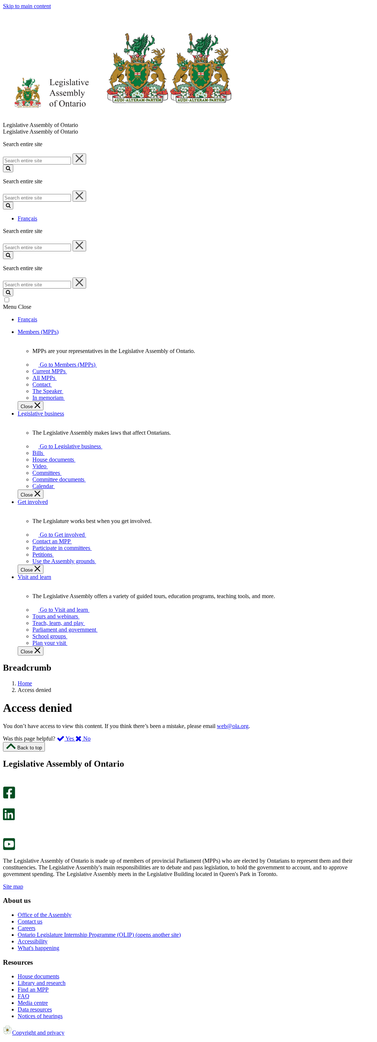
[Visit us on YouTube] (9, 848)
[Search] (8, 168)
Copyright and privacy (38, 1032)
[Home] (117, 118)
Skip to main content (27, 6)
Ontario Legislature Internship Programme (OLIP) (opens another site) (99, 935)
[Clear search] (79, 159)
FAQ (23, 996)
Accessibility (32, 941)
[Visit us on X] (7, 805)
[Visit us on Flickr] (7, 834)
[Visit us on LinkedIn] (9, 818)
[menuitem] (66, 364)
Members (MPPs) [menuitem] (38, 332)
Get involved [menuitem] (33, 502)
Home (25, 683)
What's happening (38, 948)
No (86, 738)
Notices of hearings (40, 1016)
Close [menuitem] (27, 406)
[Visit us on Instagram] (7, 783)
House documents (38, 976)
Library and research (42, 983)
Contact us (30, 921)
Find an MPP (33, 989)
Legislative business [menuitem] (41, 413)
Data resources (35, 1009)
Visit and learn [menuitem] (34, 577)
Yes (69, 738)
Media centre (33, 1003)
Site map (13, 886)
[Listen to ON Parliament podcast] (6, 828)
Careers (26, 928)
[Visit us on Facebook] (9, 797)
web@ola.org (233, 726)
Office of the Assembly (44, 915)
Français (27, 218)
